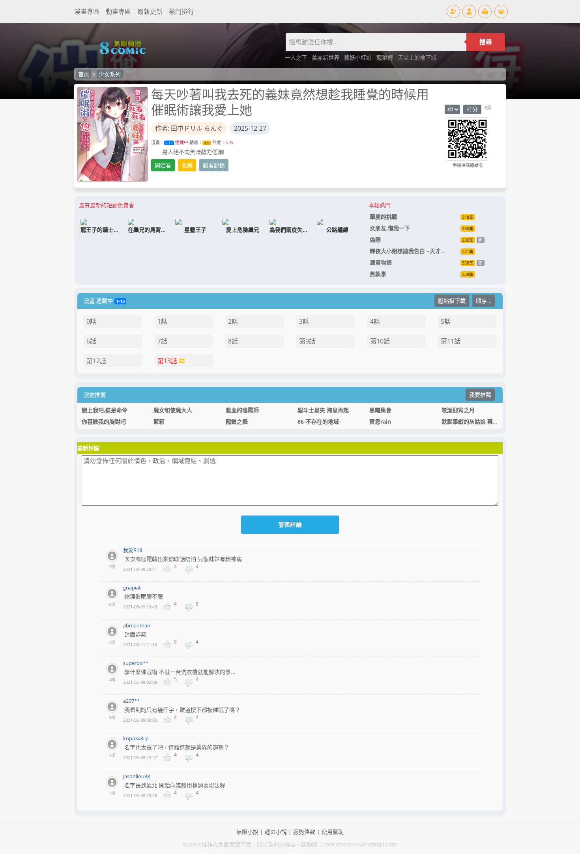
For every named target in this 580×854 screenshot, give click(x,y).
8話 (233, 341)
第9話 (307, 341)
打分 (472, 109)
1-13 (168, 143)
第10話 (380, 341)
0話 (91, 321)
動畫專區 (118, 11)
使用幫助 (333, 831)
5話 (446, 321)
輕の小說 (276, 831)
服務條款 (304, 831)
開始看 (163, 165)
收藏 (187, 165)
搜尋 (485, 42)
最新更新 (150, 11)
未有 (207, 143)
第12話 (96, 361)
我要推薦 (480, 394)
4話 (375, 321)
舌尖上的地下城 (417, 57)
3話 (304, 321)
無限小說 (247, 831)
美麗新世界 (326, 57)
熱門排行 (181, 11)
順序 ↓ (483, 300)
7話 (162, 341)
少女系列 (110, 74)
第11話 (450, 341)
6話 (91, 341)
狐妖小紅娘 (358, 57)
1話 (162, 321)
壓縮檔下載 (452, 300)
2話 (233, 321)
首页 (83, 74)
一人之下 (297, 57)
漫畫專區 (86, 11)
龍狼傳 (385, 57)
